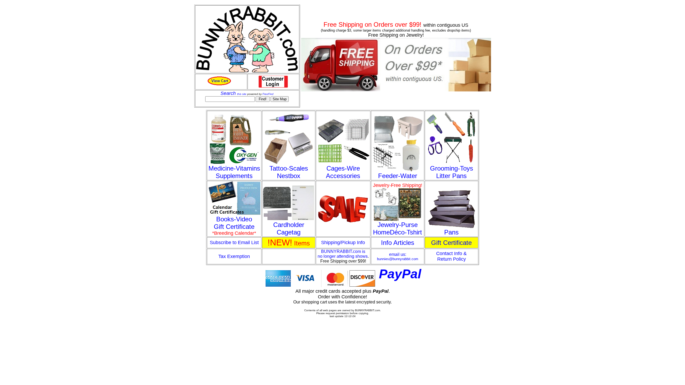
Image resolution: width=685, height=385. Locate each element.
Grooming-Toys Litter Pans (451, 172)
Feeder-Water (397, 175)
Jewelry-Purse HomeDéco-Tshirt (397, 228)
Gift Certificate (451, 242)
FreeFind (267, 94)
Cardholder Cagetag (288, 228)
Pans (451, 232)
